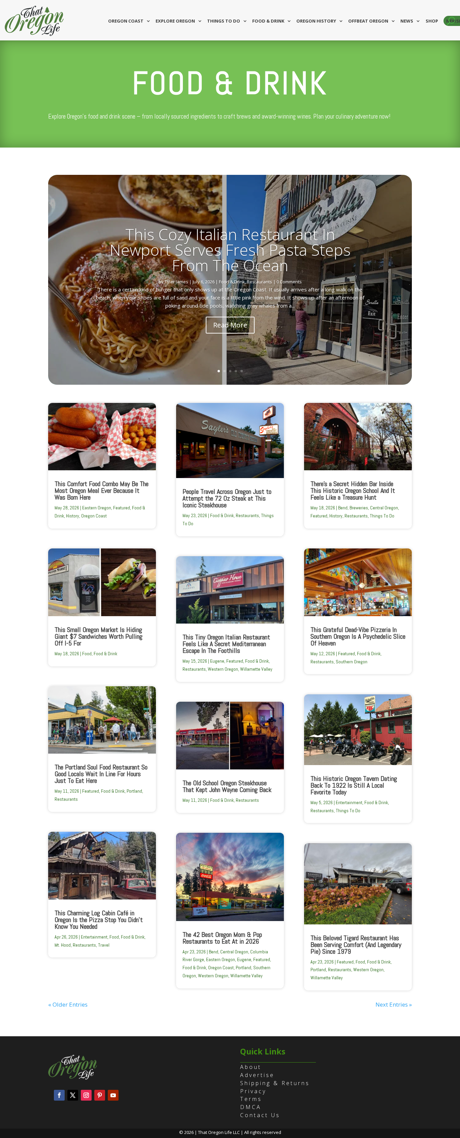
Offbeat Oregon (368, 21)
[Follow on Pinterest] (99, 1095)
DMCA (250, 1107)
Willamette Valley (256, 669)
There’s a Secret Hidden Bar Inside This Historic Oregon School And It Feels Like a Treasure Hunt (352, 490)
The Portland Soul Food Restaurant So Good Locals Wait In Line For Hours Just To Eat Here (101, 774)
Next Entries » (393, 1004)
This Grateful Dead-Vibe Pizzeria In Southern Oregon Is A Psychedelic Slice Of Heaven (357, 636)
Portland (134, 791)
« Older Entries (68, 1004)
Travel (103, 945)
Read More (230, 324)
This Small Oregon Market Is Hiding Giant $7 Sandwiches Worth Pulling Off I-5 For (98, 636)
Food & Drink (268, 21)
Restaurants (259, 282)
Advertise (257, 1075)
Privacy (253, 1091)
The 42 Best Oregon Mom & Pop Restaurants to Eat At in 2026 (222, 938)
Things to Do (223, 21)
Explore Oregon (175, 21)
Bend (213, 952)
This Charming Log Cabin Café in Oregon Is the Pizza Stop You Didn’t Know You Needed (99, 920)
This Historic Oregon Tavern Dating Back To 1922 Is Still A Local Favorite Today (353, 785)
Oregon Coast (125, 21)
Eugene (217, 661)
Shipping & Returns (275, 1083)
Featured (121, 508)
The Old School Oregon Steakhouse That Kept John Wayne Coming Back (227, 786)
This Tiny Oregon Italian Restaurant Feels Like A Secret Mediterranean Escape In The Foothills (226, 644)
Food (87, 654)
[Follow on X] (72, 1095)
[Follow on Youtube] (113, 1095)
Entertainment (94, 937)
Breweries (359, 508)
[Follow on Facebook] (59, 1095)
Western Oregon (223, 669)
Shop (432, 21)
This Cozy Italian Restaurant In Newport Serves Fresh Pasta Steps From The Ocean (230, 250)
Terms (251, 1099)
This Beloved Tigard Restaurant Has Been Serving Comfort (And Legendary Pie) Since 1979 (355, 945)
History (72, 516)
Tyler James (176, 282)
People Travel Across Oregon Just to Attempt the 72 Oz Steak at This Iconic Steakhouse (227, 498)
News (406, 21)
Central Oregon (234, 952)
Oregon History (316, 21)
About (250, 1067)
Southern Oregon (351, 662)
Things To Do (382, 516)
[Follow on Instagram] (86, 1095)
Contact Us (260, 1115)
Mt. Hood (63, 945)
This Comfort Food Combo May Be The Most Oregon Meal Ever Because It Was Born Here (102, 490)
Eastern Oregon (96, 508)
